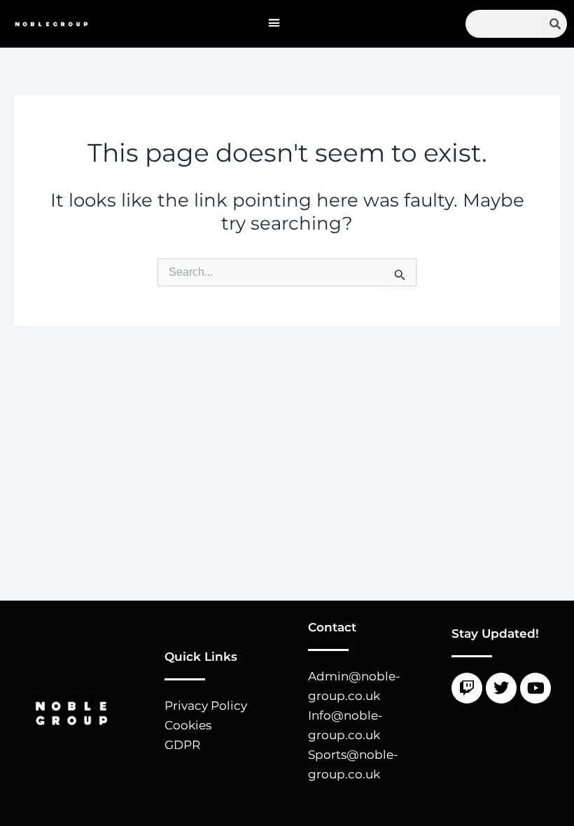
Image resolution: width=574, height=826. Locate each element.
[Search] (555, 24)
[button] (274, 23)
